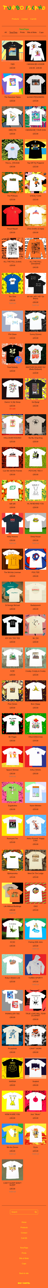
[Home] (24, 8)
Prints (22, 32)
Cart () (33, 19)
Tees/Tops (13, 32)
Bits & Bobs (32, 32)
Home (24, 1222)
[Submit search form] (35, 1212)
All (6, 32)
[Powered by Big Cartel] (24, 1283)
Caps (41, 32)
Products (15, 19)
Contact (25, 19)
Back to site (24, 1273)
